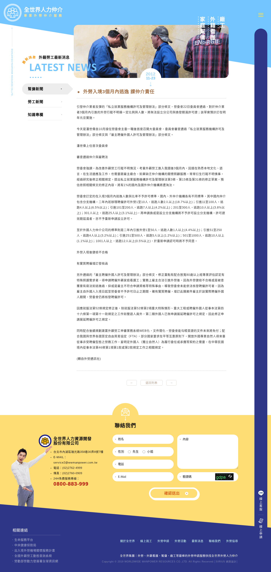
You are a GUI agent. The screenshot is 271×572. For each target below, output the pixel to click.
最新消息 (198, 541)
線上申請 (261, 532)
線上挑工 (146, 541)
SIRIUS (220, 561)
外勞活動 (180, 541)
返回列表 (151, 382)
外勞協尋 (232, 541)
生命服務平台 (23, 539)
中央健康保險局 (25, 545)
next (171, 383)
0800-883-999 (70, 484)
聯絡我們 (215, 541)
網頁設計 (231, 561)
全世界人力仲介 (44, 12)
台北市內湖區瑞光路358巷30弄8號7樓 (78, 451)
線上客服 (261, 504)
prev (132, 383)
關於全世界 (127, 541)
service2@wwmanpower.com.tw (75, 462)
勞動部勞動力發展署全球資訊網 (36, 561)
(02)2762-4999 (72, 467)
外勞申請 (163, 541)
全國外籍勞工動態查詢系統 (33, 555)
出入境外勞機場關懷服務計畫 (34, 550)
